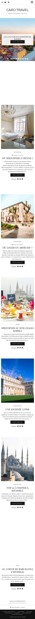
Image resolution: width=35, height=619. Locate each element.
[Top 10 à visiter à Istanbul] (17, 459)
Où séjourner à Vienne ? (17, 158)
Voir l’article (17, 41)
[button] (32, 2)
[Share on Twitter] (20, 179)
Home (17, 565)
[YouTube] (5, 2)
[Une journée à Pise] (17, 381)
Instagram (18, 607)
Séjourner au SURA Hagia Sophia (17, 329)
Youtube (29, 611)
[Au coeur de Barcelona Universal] (17, 540)
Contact (17, 613)
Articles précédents (17, 601)
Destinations (17, 152)
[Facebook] (8, 2)
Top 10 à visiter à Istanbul (17, 489)
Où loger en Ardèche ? (17, 247)
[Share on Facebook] (18, 179)
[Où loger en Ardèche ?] (17, 216)
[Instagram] (2, 2)
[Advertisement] (17, 80)
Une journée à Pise (17, 409)
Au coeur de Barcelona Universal (17, 570)
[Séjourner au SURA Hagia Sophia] (17, 299)
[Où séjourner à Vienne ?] (17, 127)
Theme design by (17, 617)
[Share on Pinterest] (22, 179)
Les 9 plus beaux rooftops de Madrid (17, 38)
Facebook (21, 611)
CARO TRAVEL (17, 10)
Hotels (17, 324)
